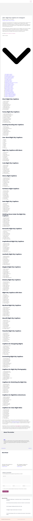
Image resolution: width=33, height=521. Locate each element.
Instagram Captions (5, 20)
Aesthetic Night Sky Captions (9, 85)
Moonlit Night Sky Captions (9, 90)
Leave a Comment (11, 20)
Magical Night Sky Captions (9, 86)
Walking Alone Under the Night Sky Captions (11, 82)
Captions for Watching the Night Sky (10, 94)
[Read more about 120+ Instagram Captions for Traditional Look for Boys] (24, 458)
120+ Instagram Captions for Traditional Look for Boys (22, 465)
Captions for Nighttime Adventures (10, 95)
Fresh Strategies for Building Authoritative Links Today (14, 506)
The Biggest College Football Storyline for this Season (14, 509)
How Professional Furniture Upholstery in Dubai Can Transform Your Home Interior (18, 502)
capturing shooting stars (15, 421)
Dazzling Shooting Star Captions (9, 76)
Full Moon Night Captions (8, 80)
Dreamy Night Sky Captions (9, 87)
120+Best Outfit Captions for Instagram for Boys (7, 465)
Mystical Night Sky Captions (9, 89)
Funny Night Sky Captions (8, 75)
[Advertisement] (16, 9)
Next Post (30, 448)
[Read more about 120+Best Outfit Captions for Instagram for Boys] (9, 458)
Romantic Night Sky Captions (9, 83)
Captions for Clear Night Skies (9, 96)
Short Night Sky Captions (8, 74)
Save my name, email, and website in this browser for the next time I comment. (15, 488)
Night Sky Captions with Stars (9, 88)
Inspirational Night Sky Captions (9, 84)
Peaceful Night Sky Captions (9, 91)
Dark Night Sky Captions (8, 81)
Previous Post (3, 448)
